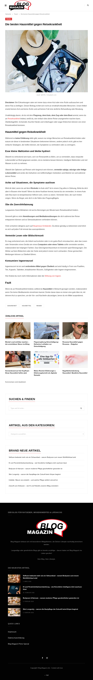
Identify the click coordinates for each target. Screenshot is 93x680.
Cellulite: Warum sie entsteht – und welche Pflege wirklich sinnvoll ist (33, 480)
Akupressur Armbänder (42, 226)
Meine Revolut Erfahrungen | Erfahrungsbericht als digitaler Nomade (45, 373)
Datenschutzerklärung (16, 638)
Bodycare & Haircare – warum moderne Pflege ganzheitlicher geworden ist (35, 469)
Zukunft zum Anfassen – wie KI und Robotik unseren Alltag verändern (33, 486)
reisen (39, 305)
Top (47, 675)
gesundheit (12, 305)
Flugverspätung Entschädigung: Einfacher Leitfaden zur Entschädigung (46, 344)
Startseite (8, 14)
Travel (16, 14)
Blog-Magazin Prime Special (18, 644)
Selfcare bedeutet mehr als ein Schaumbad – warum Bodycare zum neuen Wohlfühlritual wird (42, 457)
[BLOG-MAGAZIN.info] (20, 5)
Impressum (12, 632)
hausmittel (26, 305)
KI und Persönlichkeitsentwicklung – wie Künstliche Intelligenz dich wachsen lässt (38, 463)
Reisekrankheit (14, 119)
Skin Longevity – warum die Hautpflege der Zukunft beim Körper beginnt (35, 474)
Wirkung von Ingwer (53, 276)
